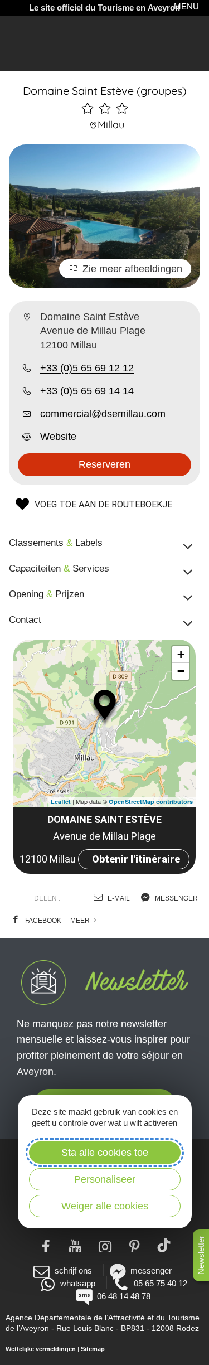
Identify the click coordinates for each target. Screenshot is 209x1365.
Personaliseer (104, 1179)
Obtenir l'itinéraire (136, 859)
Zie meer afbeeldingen (132, 268)
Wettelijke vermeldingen (41, 1348)
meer (80, 920)
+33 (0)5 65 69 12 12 (87, 368)
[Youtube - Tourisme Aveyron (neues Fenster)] (75, 1245)
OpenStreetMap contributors (151, 801)
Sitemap (93, 1348)
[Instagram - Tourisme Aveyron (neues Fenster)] (104, 1245)
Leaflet (61, 801)
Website (58, 436)
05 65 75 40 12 (160, 1283)
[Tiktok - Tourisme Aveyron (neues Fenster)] (163, 1245)
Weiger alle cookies (104, 1206)
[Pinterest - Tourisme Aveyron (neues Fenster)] (134, 1245)
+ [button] (180, 654)
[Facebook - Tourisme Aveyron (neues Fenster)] (45, 1245)
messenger (175, 898)
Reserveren (104, 464)
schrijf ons (73, 1270)
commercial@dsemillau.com (103, 413)
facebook (42, 920)
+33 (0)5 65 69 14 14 (87, 390)
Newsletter (201, 1255)
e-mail (118, 898)
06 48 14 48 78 (123, 1296)
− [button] (180, 671)
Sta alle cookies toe (104, 1152)
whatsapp (77, 1283)
